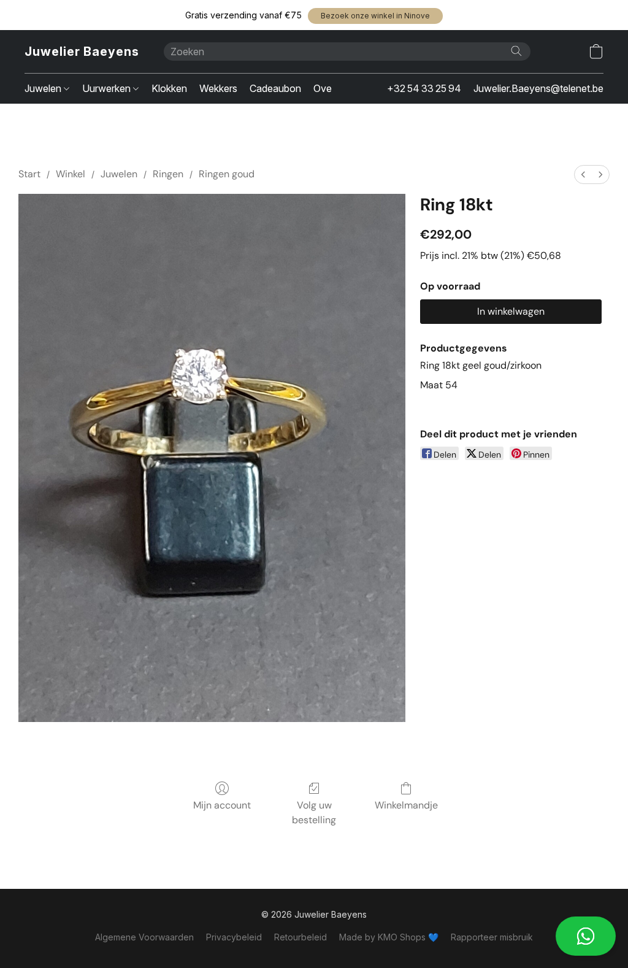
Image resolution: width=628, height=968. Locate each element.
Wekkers (218, 88)
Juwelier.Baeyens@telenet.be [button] (538, 88)
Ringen (168, 173)
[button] (375, 16)
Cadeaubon (275, 88)
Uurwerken (107, 88)
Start (29, 173)
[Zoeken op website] (516, 51)
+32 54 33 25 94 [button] (424, 88)
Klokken (169, 88)
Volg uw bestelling (314, 812)
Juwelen (44, 88)
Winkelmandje (406, 805)
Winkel (70, 173)
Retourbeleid (300, 937)
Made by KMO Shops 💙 (388, 937)
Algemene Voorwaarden (144, 937)
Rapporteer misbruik (492, 937)
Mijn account (222, 805)
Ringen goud (227, 173)
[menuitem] (583, 174)
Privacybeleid (234, 937)
